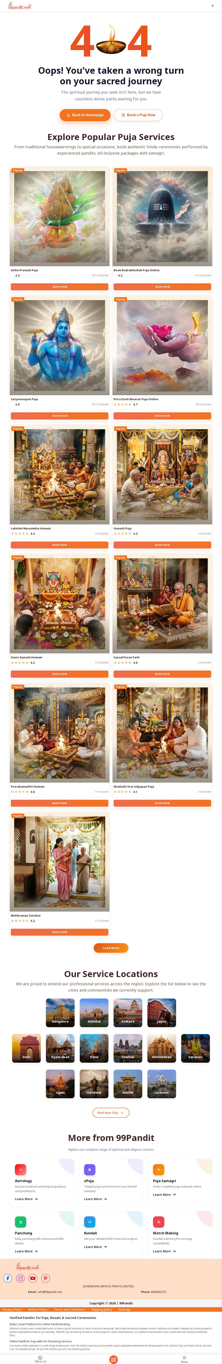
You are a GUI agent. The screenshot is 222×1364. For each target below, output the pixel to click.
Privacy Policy (12, 1309)
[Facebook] (7, 1278)
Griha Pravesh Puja (24, 270)
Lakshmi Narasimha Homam (31, 528)
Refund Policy (37, 1309)
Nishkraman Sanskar (26, 915)
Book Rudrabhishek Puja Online (137, 270)
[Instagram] (20, 1278)
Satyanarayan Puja (24, 399)
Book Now (60, 286)
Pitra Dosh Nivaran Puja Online (136, 399)
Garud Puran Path (127, 657)
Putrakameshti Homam (27, 786)
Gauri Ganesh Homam (26, 657)
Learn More (26, 1199)
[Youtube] (33, 1278)
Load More (111, 948)
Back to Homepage (85, 115)
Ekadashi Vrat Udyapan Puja (134, 786)
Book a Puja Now (138, 115)
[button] (213, 6)
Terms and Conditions (69, 1309)
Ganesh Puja (123, 528)
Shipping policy (101, 1309)
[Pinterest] (45, 1278)
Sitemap (124, 1309)
